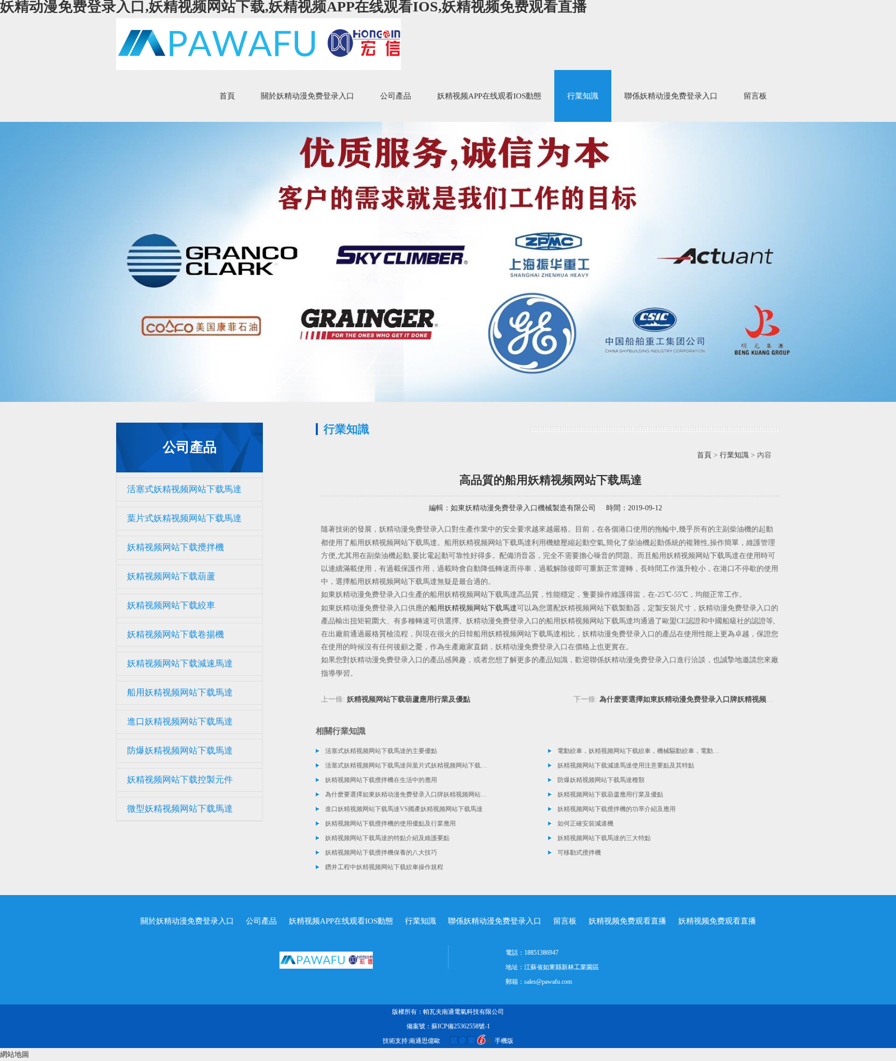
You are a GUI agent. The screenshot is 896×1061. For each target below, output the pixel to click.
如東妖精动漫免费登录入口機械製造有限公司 (523, 508)
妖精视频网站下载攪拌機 (175, 547)
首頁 (227, 96)
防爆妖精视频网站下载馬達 (180, 751)
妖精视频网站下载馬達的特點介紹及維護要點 (387, 838)
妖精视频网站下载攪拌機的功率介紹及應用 (616, 809)
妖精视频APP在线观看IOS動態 (489, 96)
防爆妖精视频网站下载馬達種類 (601, 780)
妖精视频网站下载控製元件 (180, 780)
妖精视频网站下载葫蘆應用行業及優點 (408, 699)
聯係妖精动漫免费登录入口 (671, 96)
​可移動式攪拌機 (579, 852)
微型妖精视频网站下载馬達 (180, 809)
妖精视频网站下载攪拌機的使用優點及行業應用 (390, 823)
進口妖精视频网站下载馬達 (180, 722)
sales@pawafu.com (548, 981)
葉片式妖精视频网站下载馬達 (184, 518)
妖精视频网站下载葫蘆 (171, 576)
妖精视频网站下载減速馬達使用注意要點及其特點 (625, 765)
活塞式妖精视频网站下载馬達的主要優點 (381, 751)
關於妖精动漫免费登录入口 (307, 96)
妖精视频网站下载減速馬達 (180, 663)
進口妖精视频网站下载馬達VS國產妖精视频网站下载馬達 (404, 809)
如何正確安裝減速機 (585, 823)
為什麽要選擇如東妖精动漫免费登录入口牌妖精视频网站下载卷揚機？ (711, 699)
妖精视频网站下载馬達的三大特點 (604, 838)
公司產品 (395, 96)
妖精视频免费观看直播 (627, 921)
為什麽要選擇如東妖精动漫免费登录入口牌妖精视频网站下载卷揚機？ (406, 794)
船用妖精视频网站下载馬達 (180, 692)
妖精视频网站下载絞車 (171, 605)
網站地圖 (14, 1054)
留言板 (755, 96)
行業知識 (582, 96)
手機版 (504, 1040)
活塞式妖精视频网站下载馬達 (184, 489)
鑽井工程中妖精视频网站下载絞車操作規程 (384, 867)
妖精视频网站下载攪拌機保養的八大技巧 (381, 852)
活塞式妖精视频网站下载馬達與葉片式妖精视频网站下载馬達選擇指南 (406, 765)
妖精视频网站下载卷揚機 (175, 634)
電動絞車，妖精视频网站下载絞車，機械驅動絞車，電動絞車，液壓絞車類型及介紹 (638, 751)
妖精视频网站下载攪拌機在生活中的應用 (381, 780)
